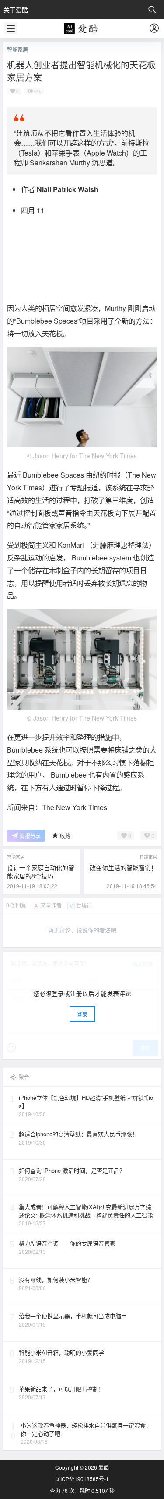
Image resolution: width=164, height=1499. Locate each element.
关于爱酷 (15, 9)
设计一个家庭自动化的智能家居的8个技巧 (40, 872)
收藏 (65, 835)
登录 (82, 1014)
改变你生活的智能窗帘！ (123, 867)
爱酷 (103, 1467)
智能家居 (17, 49)
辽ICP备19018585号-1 (82, 1478)
